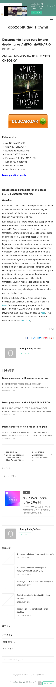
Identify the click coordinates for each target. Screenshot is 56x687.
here (4, 305)
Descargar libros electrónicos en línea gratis (24, 426)
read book (25, 320)
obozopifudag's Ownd (28, 27)
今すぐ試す (36, 12)
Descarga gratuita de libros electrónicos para (25, 378)
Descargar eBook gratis (14, 175)
